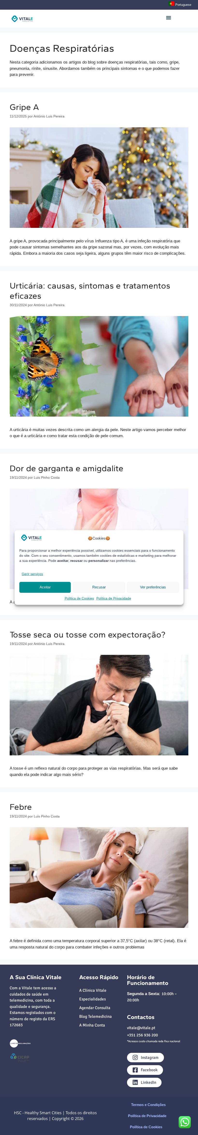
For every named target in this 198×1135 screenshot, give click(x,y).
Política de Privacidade (113, 598)
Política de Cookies (79, 598)
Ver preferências (153, 587)
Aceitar (45, 587)
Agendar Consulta (94, 1007)
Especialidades (92, 999)
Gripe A (24, 107)
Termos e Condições (148, 1105)
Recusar (99, 587)
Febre (21, 807)
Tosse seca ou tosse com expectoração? (87, 634)
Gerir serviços (32, 574)
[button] (168, 18)
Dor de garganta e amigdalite (66, 468)
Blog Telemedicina (95, 1016)
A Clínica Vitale (92, 990)
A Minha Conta (92, 1025)
